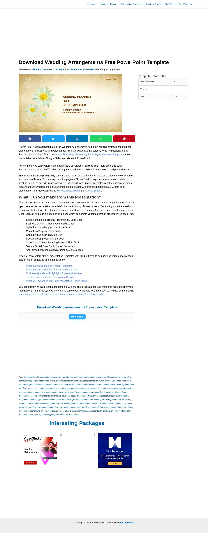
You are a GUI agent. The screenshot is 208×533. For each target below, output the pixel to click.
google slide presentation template (46, 396)
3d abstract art (30, 377)
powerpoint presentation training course (115, 403)
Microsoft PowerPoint (68, 190)
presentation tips (26, 415)
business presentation (78, 384)
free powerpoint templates (30, 392)
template (55, 415)
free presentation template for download (82, 392)
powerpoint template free (47, 407)
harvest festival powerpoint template (113, 396)
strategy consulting (42, 415)
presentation (127, 407)
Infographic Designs (108, 4)
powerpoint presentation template (54, 403)
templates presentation (69, 415)
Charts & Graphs (153, 4)
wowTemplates (126, 522)
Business (68, 154)
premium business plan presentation (105, 407)
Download (77, 316)
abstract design (73, 377)
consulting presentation (47, 388)
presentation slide (82, 411)
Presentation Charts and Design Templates (49, 266)
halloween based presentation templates (79, 396)
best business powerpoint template (34, 381)
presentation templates (121, 411)
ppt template (83, 407)
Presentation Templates (131, 4)
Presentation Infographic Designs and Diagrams (52, 269)
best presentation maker (93, 381)
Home (36, 69)
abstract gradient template (91, 377)
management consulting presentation (56, 399)
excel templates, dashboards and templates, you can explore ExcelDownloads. (61, 294)
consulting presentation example (72, 388)
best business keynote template (117, 377)
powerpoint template (27, 407)
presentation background (29, 411)
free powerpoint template (121, 388)
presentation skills (66, 411)
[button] (30, 138)
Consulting (80, 154)
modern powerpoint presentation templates (111, 399)
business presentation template (102, 384)
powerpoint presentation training (83, 403)
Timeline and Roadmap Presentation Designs (50, 277)
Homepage (91, 4)
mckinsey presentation (83, 399)
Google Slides (93, 190)
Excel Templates (186, 4)
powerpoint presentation (29, 403)
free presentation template (53, 392)
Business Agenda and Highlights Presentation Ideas (54, 273)
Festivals (89, 69)
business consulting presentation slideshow (49, 384)
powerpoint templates (68, 407)
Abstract (57, 154)
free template (106, 392)
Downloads (48, 69)
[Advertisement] (104, 33)
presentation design (49, 411)
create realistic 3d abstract (98, 388)
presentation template (100, 411)
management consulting (29, 399)
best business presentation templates (66, 381)
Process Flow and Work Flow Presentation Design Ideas (56, 281)
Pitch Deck (170, 4)
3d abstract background (47, 377)
